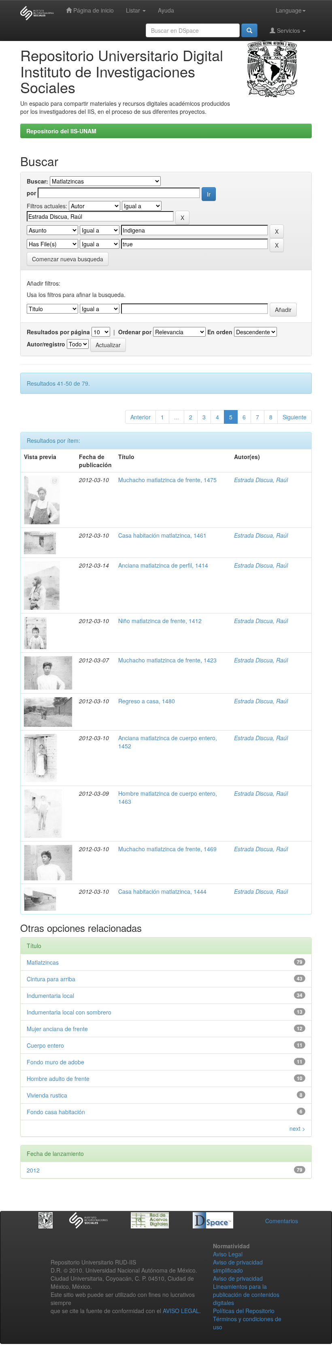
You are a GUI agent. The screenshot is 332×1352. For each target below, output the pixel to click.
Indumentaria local (50, 995)
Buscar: (37, 181)
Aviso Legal (228, 1254)
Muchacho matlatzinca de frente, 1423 (167, 660)
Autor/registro (46, 344)
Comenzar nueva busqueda (67, 259)
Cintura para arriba (51, 979)
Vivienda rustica (47, 1095)
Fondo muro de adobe (55, 1062)
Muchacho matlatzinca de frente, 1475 (167, 480)
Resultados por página (58, 332)
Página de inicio (93, 10)
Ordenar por (134, 332)
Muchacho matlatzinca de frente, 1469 (167, 849)
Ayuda (166, 10)
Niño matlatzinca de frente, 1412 (160, 621)
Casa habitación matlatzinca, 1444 (162, 891)
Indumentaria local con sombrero (69, 1012)
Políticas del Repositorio (244, 1311)
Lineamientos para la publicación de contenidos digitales (246, 1294)
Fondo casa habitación (56, 1112)
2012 (33, 1170)
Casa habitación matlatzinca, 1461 (162, 535)
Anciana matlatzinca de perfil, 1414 (163, 565)
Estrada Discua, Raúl (261, 480)
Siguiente (294, 417)
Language (289, 10)
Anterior (140, 417)
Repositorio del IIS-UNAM (61, 131)
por (31, 193)
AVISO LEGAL (181, 1311)
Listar (134, 10)
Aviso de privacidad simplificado (238, 1266)
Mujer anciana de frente (57, 1029)
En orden (219, 332)
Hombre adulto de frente (58, 1078)
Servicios (288, 30)
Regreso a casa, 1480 (146, 701)
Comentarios (281, 1221)
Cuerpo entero (45, 1045)
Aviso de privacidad (238, 1278)
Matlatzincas (43, 962)
